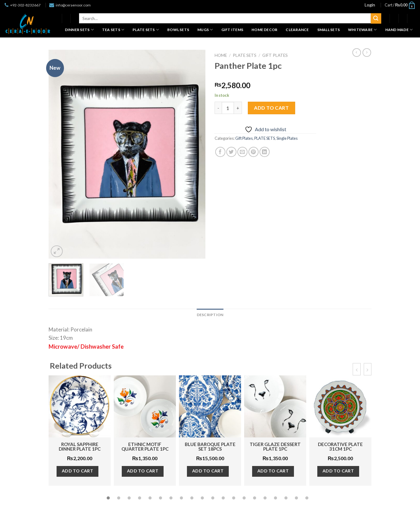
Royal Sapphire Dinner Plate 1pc (80, 446)
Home (221, 55)
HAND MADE (397, 29)
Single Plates (287, 138)
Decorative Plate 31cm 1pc (340, 446)
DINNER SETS (77, 29)
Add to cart (271, 108)
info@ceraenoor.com (73, 5)
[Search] (376, 18)
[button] (108, 498)
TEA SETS (111, 29)
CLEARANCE (297, 29)
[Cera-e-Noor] (28, 24)
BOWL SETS (178, 29)
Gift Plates (275, 55)
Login (370, 4)
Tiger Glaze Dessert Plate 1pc (275, 446)
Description (210, 314)
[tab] (210, 315)
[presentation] (356, 369)
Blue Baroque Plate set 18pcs (210, 446)
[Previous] (59, 154)
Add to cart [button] (77, 470)
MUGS (203, 29)
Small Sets (328, 29)
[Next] (194, 154)
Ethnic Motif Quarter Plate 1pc (144, 446)
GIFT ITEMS (232, 29)
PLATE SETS (144, 29)
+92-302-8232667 (25, 5)
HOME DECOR (264, 29)
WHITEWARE (360, 29)
